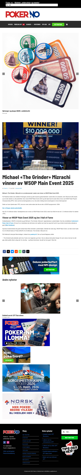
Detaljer (41, 72)
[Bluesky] (12, 251)
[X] (8, 251)
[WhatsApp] (20, 251)
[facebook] (4, 442)
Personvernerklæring (9, 453)
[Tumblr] (24, 251)
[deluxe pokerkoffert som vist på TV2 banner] (30, 257)
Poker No (6, 188)
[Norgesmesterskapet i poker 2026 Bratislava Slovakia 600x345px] (26, 365)
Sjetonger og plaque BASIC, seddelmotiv (16, 111)
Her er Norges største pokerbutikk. (12, 208)
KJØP (41, 69)
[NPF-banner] (27, 394)
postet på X (33, 234)
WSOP (20, 188)
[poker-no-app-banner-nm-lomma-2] (26, 319)
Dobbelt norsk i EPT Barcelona (12, 315)
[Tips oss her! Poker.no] (69, 441)
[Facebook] (4, 251)
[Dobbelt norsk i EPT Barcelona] (40, 298)
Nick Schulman (10, 225)
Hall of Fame (47, 217)
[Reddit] (16, 251)
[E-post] (28, 251)
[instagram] (8, 442)
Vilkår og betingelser (8, 451)
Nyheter (17, 188)
